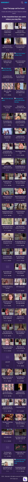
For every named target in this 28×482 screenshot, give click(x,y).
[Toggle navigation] (26, 2)
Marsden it (5, 2)
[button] (25, 479)
